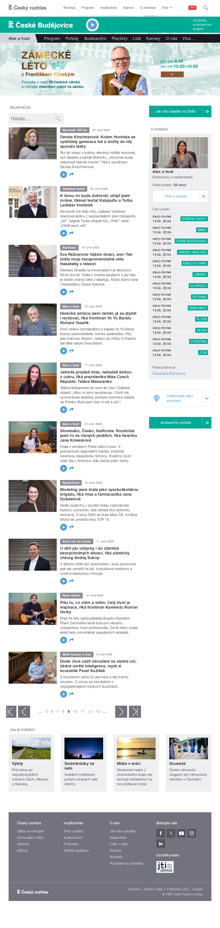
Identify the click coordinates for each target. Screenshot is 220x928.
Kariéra (115, 850)
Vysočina (198, 341)
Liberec (200, 274)
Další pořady (22, 730)
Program (88, 7)
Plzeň (201, 319)
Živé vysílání (73, 831)
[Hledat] (205, 7)
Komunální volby (30, 838)
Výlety (17, 763)
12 (90, 712)
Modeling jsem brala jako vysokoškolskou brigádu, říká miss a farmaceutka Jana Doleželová (99, 494)
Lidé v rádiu (119, 844)
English (197, 889)
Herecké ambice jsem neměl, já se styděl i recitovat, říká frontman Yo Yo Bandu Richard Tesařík (98, 318)
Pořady (72, 38)
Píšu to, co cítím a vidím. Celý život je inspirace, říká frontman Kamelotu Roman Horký (99, 607)
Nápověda (118, 838)
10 (75, 712)
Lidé (137, 38)
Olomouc (198, 285)
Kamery (198, 29)
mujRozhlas (108, 7)
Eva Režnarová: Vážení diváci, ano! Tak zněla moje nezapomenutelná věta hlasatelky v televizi (96, 259)
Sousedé (177, 763)
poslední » (135, 712)
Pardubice (197, 308)
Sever (201, 330)
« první (11, 712)
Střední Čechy (194, 219)
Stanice (128, 7)
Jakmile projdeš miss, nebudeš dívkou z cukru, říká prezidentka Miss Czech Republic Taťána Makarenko (95, 377)
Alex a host (163, 171)
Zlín (203, 352)
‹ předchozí (24, 712)
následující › (121, 712)
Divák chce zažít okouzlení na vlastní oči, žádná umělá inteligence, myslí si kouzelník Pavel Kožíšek (98, 666)
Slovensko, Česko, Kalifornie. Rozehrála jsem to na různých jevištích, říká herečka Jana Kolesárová (98, 435)
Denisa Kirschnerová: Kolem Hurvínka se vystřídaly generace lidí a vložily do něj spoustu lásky (97, 142)
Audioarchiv (202, 24)
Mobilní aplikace (76, 850)
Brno (202, 230)
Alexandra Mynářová (169, 374)
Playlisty (120, 38)
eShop (22, 850)
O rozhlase (148, 7)
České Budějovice (191, 241)
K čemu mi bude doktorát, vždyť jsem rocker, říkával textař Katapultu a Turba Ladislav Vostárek (96, 200)
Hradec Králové (192, 252)
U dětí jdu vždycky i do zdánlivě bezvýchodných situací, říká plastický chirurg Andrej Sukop (95, 553)
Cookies (134, 889)
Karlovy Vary (194, 263)
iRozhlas (69, 7)
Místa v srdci (129, 763)
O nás (171, 38)
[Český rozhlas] (27, 7)
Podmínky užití (177, 889)
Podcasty (71, 844)
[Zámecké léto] (110, 69)
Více (188, 38)
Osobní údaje (153, 889)
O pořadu (159, 129)
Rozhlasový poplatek (126, 863)
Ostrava (199, 297)
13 (98, 712)
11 (83, 712)
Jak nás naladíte (123, 831)
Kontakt (116, 857)
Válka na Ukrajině (30, 831)
